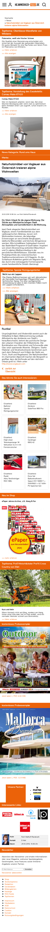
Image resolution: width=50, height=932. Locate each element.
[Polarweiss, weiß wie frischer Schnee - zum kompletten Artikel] (25, 71)
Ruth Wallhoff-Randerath (30, 837)
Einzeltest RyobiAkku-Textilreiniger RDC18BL (11, 477)
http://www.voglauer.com (13, 363)
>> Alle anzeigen (9, 53)
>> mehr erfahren (9, 558)
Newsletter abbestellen (12, 872)
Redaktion (9, 884)
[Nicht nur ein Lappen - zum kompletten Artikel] (25, 309)
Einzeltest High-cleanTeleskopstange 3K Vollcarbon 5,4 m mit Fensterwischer (12, 442)
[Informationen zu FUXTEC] (37, 789)
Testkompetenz (11, 882)
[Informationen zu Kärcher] (37, 793)
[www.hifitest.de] (19, 819)
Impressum (9, 900)
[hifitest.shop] (25, 831)
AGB (7, 905)
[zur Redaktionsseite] (5, 840)
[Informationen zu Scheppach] (37, 798)
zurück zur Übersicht (10, 370)
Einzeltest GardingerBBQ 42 (32, 440)
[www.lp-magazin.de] (43, 819)
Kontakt (8, 913)
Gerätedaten (10, 886)
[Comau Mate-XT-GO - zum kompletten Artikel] (25, 132)
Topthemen (9, 896)
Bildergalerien (10, 889)
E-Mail (23, 840)
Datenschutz (10, 908)
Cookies (8, 910)
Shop (7, 879)
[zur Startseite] (27, 4)
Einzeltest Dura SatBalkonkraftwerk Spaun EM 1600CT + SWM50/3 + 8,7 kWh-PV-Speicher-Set (37, 479)
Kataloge (8, 891)
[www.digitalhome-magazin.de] (7, 819)
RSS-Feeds (9, 894)
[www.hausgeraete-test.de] (31, 819)
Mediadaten (10, 903)
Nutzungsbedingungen (14, 915)
